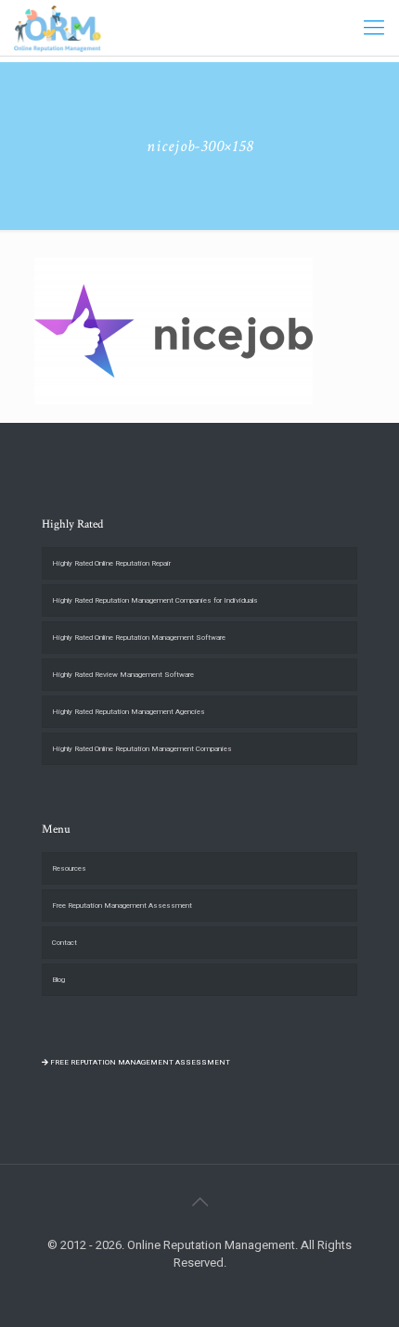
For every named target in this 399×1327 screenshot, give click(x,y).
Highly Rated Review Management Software (123, 675)
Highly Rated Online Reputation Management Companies (142, 749)
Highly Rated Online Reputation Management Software (138, 637)
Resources (69, 868)
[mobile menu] (374, 28)
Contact (64, 943)
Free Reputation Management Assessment (122, 905)
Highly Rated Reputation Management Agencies (128, 712)
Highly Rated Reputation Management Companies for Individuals (155, 600)
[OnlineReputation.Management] (57, 28)
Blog (58, 980)
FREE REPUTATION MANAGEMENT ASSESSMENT (139, 1062)
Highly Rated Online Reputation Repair (111, 563)
